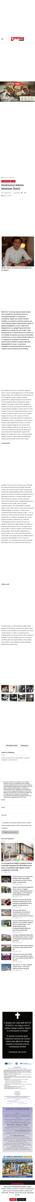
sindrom (25, 746)
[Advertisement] (17, 17)
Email (3, 807)
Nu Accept (21, 1199)
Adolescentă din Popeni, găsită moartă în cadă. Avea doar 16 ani (23, 947)
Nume (3, 800)
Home (4, 177)
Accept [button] (13, 1199)
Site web (4, 815)
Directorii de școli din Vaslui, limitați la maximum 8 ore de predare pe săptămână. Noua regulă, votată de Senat (22, 902)
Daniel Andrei (12, 746)
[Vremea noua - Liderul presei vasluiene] (17, 38)
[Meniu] (2, 40)
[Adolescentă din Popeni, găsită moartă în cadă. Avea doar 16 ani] (6, 948)
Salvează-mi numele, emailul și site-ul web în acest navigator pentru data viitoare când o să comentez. (16, 825)
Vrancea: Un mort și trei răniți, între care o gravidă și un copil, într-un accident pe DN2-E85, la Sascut (23, 957)
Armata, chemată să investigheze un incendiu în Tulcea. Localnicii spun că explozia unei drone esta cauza (23, 913)
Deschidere (10, 177)
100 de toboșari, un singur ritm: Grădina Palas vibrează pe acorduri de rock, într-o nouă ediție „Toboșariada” (23, 879)
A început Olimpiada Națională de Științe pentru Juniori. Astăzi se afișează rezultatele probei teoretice (23, 938)
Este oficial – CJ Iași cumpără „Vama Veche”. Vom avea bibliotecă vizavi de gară (22, 966)
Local (13, 181)
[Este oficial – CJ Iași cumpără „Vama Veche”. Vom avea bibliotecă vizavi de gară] (6, 967)
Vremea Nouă (7, 193)
